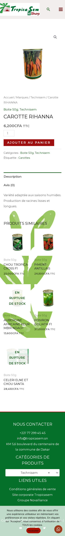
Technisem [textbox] (34, 473)
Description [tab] (12, 176)
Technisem (38, 97)
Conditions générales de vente (32, 489)
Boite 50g (11, 109)
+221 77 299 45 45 (33, 433)
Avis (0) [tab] (9, 185)
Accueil (9, 97)
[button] (48, 9)
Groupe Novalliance (33, 500)
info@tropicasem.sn (32, 438)
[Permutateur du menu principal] (60, 9)
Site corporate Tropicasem (32, 495)
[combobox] (32, 473)
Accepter (33, 530)
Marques (22, 97)
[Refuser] (60, 521)
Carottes (24, 157)
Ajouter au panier (29, 142)
